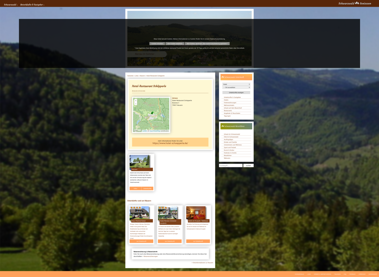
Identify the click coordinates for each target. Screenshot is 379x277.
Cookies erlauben (157, 44)
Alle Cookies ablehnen (174, 44)
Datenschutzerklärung (217, 39)
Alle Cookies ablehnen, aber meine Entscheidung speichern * (207, 44)
